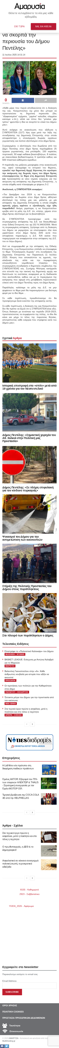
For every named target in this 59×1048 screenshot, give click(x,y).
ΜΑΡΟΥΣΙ (10, 666)
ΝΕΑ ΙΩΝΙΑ (11, 703)
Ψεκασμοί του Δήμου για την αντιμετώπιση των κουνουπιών (22, 538)
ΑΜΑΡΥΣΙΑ (13, 1038)
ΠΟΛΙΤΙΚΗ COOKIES (13, 1011)
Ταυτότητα (14, 1025)
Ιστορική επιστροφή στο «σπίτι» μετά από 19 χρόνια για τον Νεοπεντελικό (29, 387)
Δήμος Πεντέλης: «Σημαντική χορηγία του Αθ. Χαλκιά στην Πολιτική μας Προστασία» (29, 438)
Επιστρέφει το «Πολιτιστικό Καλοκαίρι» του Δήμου (29, 651)
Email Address (9, 981)
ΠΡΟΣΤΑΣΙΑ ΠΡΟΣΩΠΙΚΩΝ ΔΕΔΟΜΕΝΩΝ (23, 1018)
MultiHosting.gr (8, 1041)
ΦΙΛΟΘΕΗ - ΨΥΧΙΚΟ (15, 654)
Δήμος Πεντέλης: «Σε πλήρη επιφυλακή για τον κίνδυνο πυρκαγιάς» (27, 489)
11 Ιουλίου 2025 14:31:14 (13, 55)
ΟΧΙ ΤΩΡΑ (19, 26)
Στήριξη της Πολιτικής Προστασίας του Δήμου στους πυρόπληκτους (26, 587)
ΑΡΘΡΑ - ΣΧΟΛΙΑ (14, 715)
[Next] (32, 724)
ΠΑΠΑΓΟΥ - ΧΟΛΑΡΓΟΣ (17, 692)
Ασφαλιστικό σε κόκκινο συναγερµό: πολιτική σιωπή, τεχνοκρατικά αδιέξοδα (20, 863)
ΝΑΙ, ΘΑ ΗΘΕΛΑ (43, 26)
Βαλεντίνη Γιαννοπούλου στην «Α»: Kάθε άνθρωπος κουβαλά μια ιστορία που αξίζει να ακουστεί (27, 674)
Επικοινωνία (16, 1031)
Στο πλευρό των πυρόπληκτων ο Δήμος (27, 635)
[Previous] (26, 724)
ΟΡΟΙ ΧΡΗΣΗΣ (9, 1005)
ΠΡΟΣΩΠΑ (10, 680)
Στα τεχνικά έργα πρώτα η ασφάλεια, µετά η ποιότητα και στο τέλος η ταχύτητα (19, 836)
